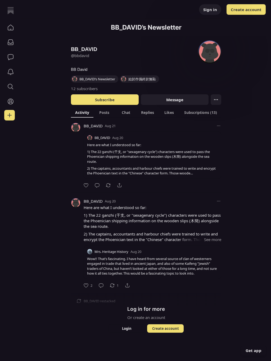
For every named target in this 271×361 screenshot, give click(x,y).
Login (127, 328)
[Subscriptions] (10, 42)
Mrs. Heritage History (111, 251)
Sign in (210, 9)
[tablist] (146, 112)
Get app (253, 350)
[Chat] (10, 57)
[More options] (218, 126)
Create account (246, 9)
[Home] (10, 10)
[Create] (9, 115)
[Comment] (97, 185)
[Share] (119, 185)
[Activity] (10, 72)
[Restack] (108, 185)
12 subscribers (84, 88)
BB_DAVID (93, 125)
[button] (10, 27)
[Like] (86, 185)
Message (174, 99)
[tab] (82, 112)
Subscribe (105, 99)
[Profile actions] (216, 99)
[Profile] (10, 101)
